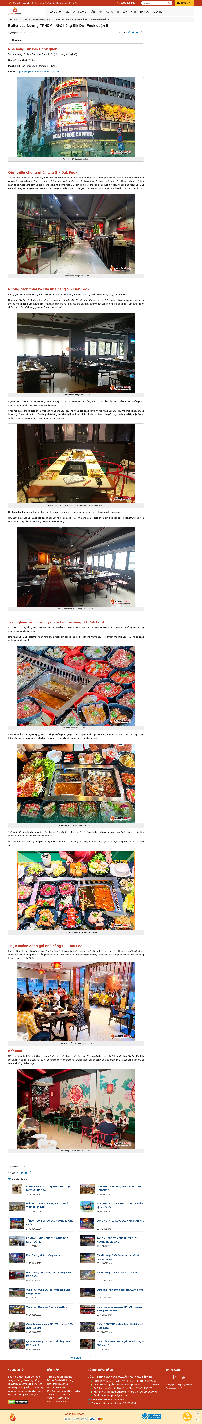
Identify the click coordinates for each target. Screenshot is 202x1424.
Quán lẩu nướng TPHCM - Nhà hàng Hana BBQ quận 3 (48, 1343)
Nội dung (17, 40)
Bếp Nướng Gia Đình (57, 1384)
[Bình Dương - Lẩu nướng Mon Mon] (17, 1258)
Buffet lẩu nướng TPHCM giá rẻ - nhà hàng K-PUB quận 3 (120, 1343)
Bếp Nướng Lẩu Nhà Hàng (60, 1380)
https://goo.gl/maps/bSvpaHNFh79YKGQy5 (38, 71)
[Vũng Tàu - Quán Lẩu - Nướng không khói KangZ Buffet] (17, 1292)
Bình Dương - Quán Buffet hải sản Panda (118, 1272)
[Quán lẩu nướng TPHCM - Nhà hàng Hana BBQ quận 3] (17, 1344)
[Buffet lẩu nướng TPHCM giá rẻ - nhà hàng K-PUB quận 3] (87, 1344)
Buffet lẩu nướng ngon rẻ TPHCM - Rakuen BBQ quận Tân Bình (119, 1309)
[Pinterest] (176, 1377)
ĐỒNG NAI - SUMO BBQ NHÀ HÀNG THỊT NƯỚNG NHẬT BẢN (48, 1188)
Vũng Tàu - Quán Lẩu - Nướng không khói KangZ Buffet (48, 1291)
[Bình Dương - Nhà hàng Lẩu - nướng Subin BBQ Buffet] (17, 1275)
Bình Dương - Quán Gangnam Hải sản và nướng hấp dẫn (118, 1257)
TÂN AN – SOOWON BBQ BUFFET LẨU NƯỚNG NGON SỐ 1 (117, 1240)
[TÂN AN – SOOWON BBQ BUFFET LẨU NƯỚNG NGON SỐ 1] (87, 1240)
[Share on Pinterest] (141, 32)
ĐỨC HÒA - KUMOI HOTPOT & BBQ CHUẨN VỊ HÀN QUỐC (120, 1205)
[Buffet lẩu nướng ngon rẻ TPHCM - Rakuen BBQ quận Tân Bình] (87, 1309)
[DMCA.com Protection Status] (18, 1403)
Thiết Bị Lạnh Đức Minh (58, 1398)
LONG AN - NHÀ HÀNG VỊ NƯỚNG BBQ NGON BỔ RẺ (47, 1240)
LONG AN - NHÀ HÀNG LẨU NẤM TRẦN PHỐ (120, 1221)
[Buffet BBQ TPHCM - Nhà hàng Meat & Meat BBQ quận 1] (87, 1327)
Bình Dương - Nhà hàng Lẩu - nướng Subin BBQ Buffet (48, 1274)
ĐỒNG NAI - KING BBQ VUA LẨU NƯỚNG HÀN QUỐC (119, 1188)
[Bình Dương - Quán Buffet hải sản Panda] (87, 1275)
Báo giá (185, 3)
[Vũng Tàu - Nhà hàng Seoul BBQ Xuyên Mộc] (87, 1292)
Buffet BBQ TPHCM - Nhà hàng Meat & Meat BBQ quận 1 (120, 1326)
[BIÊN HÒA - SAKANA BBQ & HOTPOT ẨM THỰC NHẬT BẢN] (17, 1206)
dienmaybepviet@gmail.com (114, 1395)
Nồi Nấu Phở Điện (56, 1387)
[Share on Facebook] (129, 32)
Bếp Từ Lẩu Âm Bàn (57, 1401)
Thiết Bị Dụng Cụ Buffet (58, 1394)
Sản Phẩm (96, 12)
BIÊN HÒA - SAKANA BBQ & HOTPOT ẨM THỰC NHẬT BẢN (48, 1205)
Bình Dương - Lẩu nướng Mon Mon (44, 1255)
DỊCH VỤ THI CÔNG (76, 12)
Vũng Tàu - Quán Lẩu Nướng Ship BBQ (46, 1307)
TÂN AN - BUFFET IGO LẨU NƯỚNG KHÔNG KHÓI (49, 1223)
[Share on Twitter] (133, 32)
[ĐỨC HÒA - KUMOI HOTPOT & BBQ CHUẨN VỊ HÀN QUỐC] (87, 1206)
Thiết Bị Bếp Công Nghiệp (59, 1376)
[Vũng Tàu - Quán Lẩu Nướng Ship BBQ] (17, 1309)
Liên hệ (158, 12)
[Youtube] (184, 1377)
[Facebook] (169, 1377)
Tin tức (144, 12)
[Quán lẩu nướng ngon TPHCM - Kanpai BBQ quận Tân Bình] (17, 1327)
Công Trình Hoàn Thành (121, 12)
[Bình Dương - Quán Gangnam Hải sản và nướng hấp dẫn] (87, 1258)
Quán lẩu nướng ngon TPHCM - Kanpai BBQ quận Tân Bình (49, 1326)
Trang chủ (54, 12)
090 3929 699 (150, 1381)
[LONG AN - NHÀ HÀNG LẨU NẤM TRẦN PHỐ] (87, 1223)
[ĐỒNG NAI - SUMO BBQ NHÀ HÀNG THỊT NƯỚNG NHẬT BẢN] (17, 1189)
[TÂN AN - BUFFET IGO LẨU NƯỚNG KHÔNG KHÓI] (17, 1223)
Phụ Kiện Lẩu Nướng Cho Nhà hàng (64, 1391)
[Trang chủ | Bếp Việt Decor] (26, 11)
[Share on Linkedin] (137, 32)
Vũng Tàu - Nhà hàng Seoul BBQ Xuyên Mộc (120, 1289)
